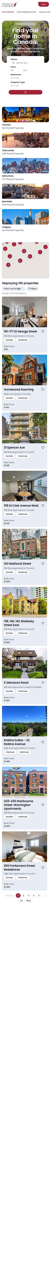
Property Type (18, 82)
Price (13, 67)
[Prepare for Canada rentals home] (10, 4)
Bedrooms (16, 74)
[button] (8, 265)
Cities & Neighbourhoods (26, 12)
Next (29, 900)
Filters (34, 288)
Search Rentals (8, 12)
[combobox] (26, 78)
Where (14, 59)
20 (21, 900)
